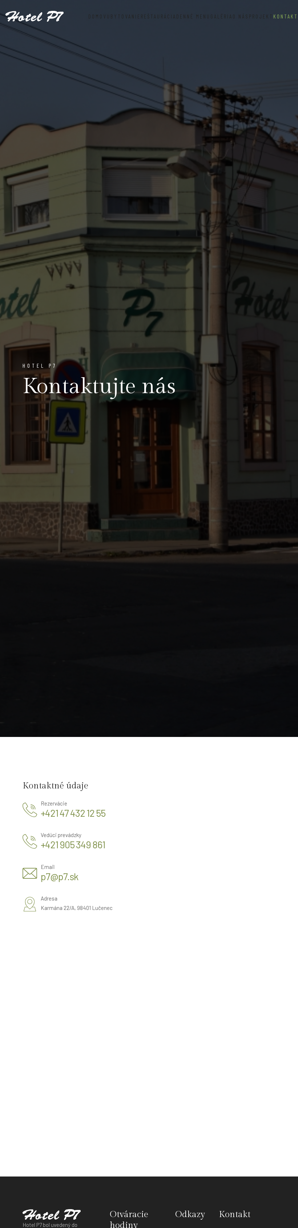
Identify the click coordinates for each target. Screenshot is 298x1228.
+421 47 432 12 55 (73, 812)
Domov (97, 16)
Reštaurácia (158, 16)
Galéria (221, 16)
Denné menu (193, 16)
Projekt (261, 16)
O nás (241, 16)
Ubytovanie (124, 16)
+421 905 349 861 (73, 844)
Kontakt (285, 16)
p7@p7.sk (59, 876)
